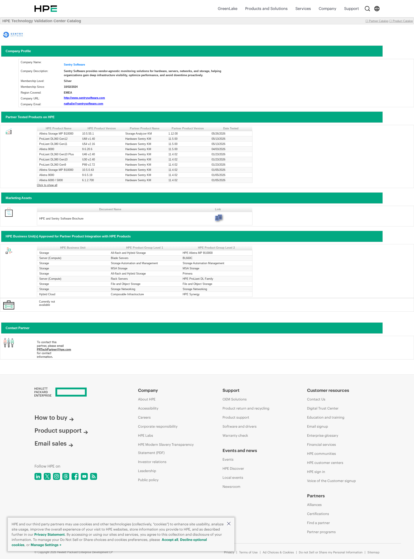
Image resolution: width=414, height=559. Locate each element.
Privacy (229, 552)
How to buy (50, 417)
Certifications (318, 514)
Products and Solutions (266, 8)
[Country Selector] (377, 8)
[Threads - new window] (65, 476)
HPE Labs (145, 435)
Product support (58, 430)
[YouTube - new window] (84, 476)
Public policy (148, 480)
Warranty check (235, 435)
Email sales (50, 443)
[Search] (367, 8)
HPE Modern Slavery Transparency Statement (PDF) (166, 448)
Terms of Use (248, 552)
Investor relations (152, 462)
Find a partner (318, 523)
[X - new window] (47, 476)
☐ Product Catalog (401, 21)
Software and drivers (240, 426)
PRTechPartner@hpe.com (54, 349)
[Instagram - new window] (56, 476)
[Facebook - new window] (75, 476)
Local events (233, 477)
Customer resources (328, 390)
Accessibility (148, 408)
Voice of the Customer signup (331, 481)
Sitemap (373, 552)
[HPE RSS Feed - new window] (93, 476)
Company (327, 8)
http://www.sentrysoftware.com (84, 97)
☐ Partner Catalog (376, 21)
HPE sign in (316, 471)
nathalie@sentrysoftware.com (83, 103)
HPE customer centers (325, 462)
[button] (229, 524)
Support (351, 8)
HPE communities (321, 453)
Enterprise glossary (322, 435)
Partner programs (321, 532)
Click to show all (47, 185)
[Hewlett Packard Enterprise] (45, 8)
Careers (144, 417)
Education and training (325, 417)
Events (228, 459)
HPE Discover (233, 468)
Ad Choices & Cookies (278, 552)
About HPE (146, 399)
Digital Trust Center (323, 408)
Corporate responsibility (157, 426)
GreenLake (227, 8)
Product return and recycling (246, 408)
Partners (316, 495)
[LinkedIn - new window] (37, 476)
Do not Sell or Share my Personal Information (330, 552)
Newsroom (231, 486)
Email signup (317, 426)
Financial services (321, 444)
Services (303, 8)
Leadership (147, 471)
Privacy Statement (49, 534)
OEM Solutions (235, 399)
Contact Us (316, 399)
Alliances (314, 504)
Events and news (240, 450)
